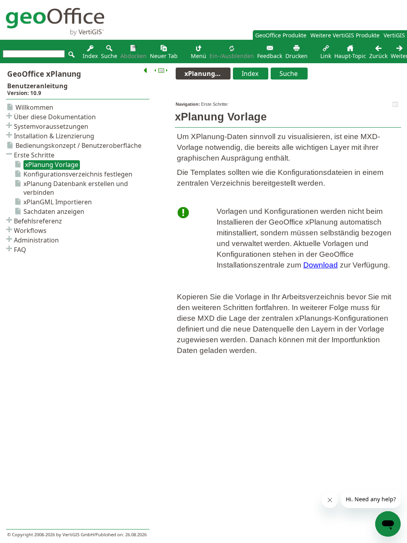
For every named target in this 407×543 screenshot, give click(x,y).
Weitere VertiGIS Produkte (345, 35)
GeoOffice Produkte (280, 35)
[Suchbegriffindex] (90, 50)
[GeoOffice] (52, 33)
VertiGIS (394, 35)
